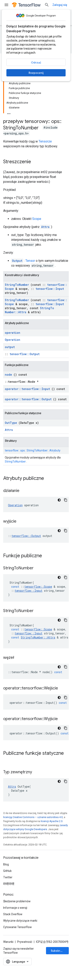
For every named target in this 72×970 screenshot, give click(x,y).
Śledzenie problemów (17, 901)
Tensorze (45, 141)
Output (17, 261)
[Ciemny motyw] (59, 500)
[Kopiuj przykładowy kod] (65, 500)
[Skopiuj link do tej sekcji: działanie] (24, 491)
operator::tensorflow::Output (28, 399)
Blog (6, 864)
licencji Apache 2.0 (51, 821)
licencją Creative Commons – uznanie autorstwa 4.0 (33, 817)
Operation (12, 340)
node (8, 374)
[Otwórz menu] (6, 5)
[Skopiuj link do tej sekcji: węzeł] (19, 657)
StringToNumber (17, 285)
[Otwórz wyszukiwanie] (46, 4)
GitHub (7, 870)
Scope (36, 219)
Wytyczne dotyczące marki (20, 920)
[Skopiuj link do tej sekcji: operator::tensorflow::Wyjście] (63, 719)
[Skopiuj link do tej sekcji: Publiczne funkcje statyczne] (7, 760)
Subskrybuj (58, 950)
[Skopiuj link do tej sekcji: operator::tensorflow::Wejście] (63, 688)
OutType (11, 423)
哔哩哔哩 (8, 883)
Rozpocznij (36, 73)
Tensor (30, 261)
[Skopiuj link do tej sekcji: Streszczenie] (35, 162)
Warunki (8, 941)
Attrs (45, 227)
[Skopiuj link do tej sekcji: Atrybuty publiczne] (49, 478)
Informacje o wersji (15, 907)
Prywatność (24, 941)
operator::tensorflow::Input (27, 389)
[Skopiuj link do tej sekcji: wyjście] (21, 521)
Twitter (7, 877)
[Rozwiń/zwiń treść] (8, 112)
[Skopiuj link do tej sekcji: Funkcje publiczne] (47, 556)
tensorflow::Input (50, 289)
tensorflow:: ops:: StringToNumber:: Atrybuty (32, 450)
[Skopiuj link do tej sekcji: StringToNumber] (39, 568)
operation (12, 333)
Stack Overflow (12, 914)
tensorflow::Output (25, 354)
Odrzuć (36, 62)
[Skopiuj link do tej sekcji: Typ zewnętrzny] (37, 772)
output (10, 347)
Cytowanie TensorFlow (17, 927)
